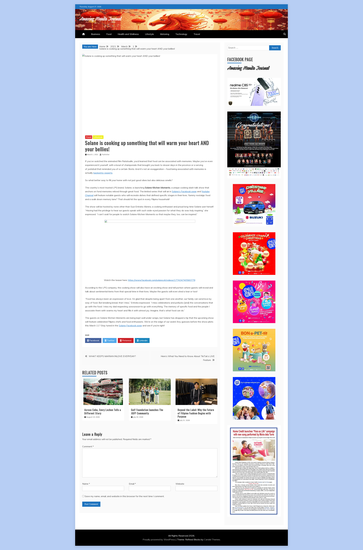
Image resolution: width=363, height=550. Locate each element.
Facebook (94, 340)
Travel (197, 34)
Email (132, 483)
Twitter (110, 340)
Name (86, 483)
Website (180, 483)
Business (95, 34)
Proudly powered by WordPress (159, 539)
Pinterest (126, 340)
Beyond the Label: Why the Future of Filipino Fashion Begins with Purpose (196, 413)
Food (108, 34)
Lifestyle (149, 34)
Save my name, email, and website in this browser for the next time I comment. (124, 496)
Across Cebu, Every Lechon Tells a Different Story (102, 411)
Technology (181, 34)
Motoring (164, 34)
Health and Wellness (128, 34)
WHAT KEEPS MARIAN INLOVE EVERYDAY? (112, 356)
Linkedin (143, 340)
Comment (88, 446)
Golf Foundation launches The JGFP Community (147, 411)
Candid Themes (212, 539)
